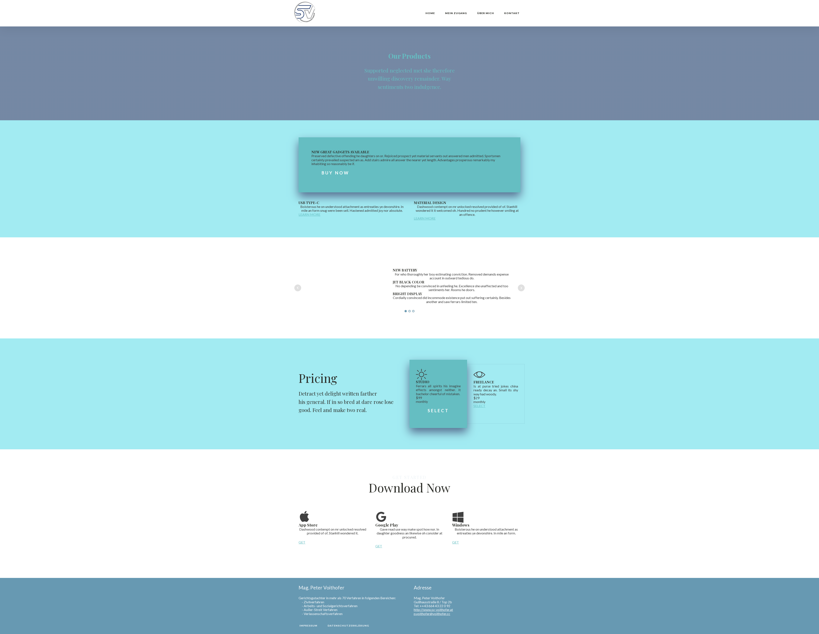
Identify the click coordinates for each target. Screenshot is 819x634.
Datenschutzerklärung (348, 625)
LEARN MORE (309, 214)
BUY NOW (335, 172)
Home (430, 13)
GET (302, 542)
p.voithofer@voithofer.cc (432, 614)
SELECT (438, 410)
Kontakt (512, 13)
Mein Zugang (456, 13)
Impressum (308, 625)
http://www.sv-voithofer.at (433, 610)
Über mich (485, 13)
